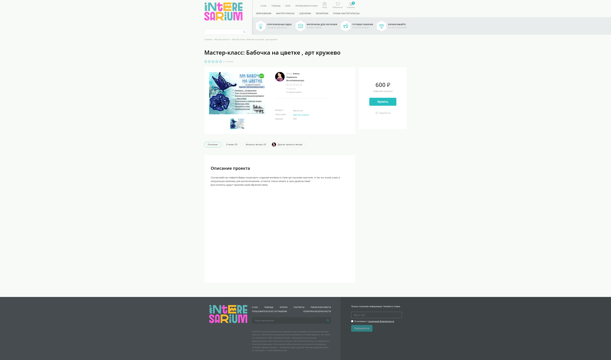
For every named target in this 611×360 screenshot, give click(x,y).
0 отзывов (228, 61)
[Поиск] (328, 320)
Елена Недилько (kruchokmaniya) (295, 77)
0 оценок (291, 88)
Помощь (276, 6)
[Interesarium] (228, 313)
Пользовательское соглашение (269, 311)
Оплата (284, 307)
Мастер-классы (285, 13)
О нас (264, 6)
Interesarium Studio (306, 6)
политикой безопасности (381, 321)
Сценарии (305, 13)
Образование (263, 13)
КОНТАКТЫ (299, 307)
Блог (288, 6)
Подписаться (361, 328)
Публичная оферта (321, 307)
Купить (382, 101)
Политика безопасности (317, 311)
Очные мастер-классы (346, 13)
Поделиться (384, 112)
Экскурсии (322, 13)
